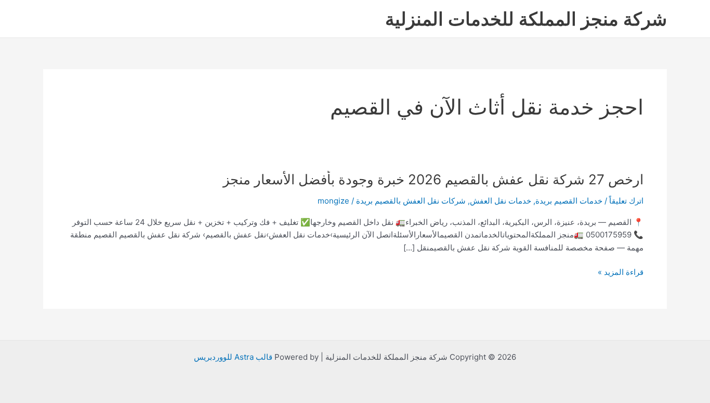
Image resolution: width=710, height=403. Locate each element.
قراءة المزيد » (620, 272)
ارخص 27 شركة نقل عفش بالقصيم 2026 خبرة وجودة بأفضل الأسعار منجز (433, 179)
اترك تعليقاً (626, 201)
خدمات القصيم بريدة (568, 201)
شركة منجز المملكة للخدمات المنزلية (526, 19)
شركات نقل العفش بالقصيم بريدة (411, 201)
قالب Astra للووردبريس (233, 357)
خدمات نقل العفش (500, 201)
